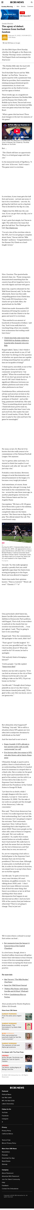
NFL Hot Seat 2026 (8, 1100)
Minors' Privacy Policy (9, 1143)
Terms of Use (6, 1140)
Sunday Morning (7, 7)
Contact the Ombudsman (10, 1188)
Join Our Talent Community (11, 1179)
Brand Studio (6, 1161)
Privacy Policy (6, 1130)
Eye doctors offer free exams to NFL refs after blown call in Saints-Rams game (18, 755)
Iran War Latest (7, 1097)
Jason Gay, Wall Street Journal (15, 985)
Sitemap (4, 1164)
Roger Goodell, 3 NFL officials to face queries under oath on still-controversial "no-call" (16, 746)
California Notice (7, 1134)
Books (23, 6)
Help (3, 1182)
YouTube (13, 144)
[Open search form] (31, 2)
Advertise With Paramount (10, 1176)
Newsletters (6, 1152)
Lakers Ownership (8, 1104)
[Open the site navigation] (6, 2)
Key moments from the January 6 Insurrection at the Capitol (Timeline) (17, 945)
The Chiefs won (11, 228)
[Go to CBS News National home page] (17, 2)
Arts (18, 6)
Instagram (5, 1119)
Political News (6, 1094)
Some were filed (8, 667)
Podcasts (5, 1155)
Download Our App (8, 1158)
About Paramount (7, 1173)
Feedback (5, 1185)
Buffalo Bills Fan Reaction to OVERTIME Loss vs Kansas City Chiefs (16, 141)
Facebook (5, 1115)
